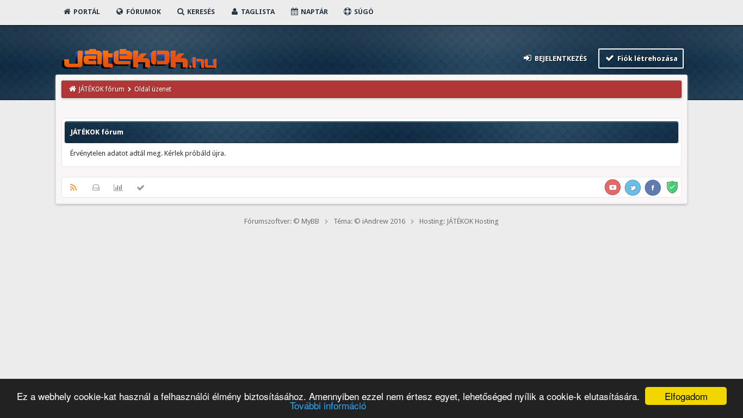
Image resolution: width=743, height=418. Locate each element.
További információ (328, 405)
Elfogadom (686, 396)
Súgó (363, 12)
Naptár (313, 12)
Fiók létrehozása (647, 58)
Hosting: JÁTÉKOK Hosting (459, 221)
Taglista (257, 12)
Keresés (200, 12)
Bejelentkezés (560, 58)
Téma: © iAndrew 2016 (369, 221)
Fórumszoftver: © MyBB (281, 221)
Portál (86, 12)
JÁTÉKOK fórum (102, 89)
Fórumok (143, 12)
